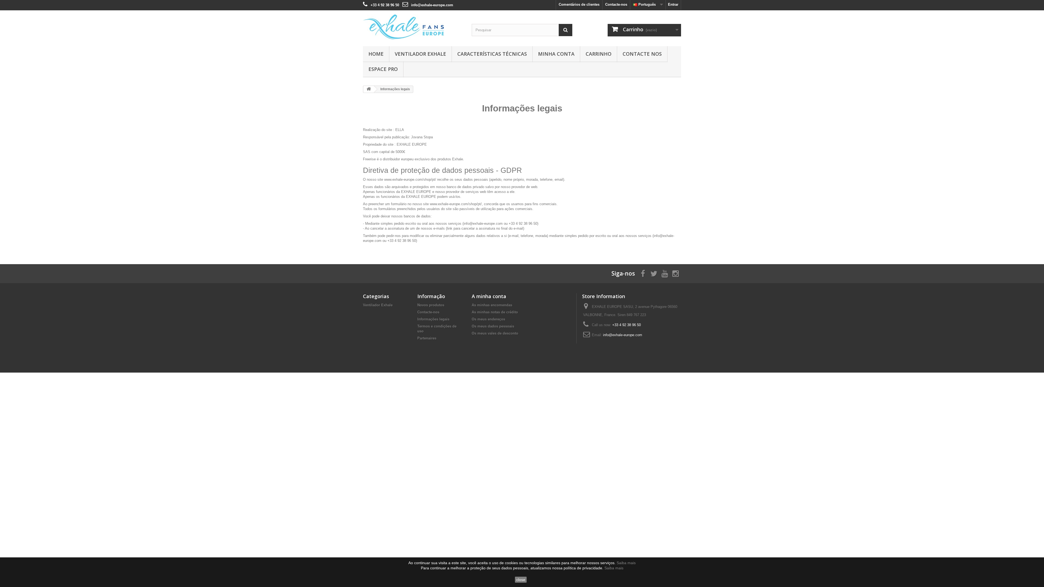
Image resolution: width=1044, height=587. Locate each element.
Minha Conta (556, 54)
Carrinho (598, 54)
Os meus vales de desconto (495, 333)
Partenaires (426, 338)
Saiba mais (626, 563)
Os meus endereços (488, 319)
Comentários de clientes (579, 4)
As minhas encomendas (492, 305)
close (520, 579)
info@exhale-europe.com (432, 5)
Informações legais (433, 319)
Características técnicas (492, 54)
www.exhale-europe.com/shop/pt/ (410, 179)
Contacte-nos (616, 4)
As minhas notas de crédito (495, 312)
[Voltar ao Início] (368, 89)
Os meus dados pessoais (493, 326)
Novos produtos (430, 305)
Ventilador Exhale (420, 54)
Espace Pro (383, 69)
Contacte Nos (642, 54)
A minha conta (489, 296)
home (376, 54)
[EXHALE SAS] (413, 26)
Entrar (673, 4)
